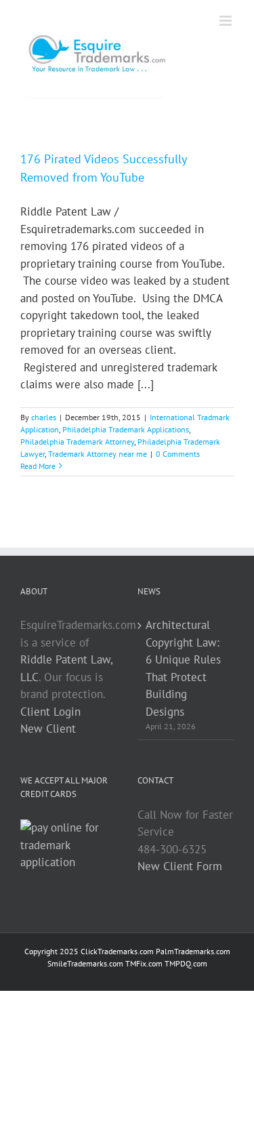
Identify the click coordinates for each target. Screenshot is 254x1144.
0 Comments (178, 454)
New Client (48, 728)
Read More (38, 466)
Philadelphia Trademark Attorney (77, 441)
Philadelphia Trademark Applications (125, 429)
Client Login (50, 711)
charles (43, 417)
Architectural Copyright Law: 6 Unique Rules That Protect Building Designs (183, 668)
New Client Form (179, 866)
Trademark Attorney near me (97, 454)
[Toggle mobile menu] (226, 21)
